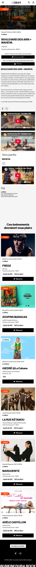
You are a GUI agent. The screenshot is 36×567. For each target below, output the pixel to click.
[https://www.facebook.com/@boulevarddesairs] (2, 108)
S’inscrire (19, 64)
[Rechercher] (29, 2)
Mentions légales (27, 560)
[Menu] (3, 2)
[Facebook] (15, 553)
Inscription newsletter (18, 546)
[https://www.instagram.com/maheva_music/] (3, 163)
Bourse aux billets (19, 57)
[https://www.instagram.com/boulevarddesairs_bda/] (6, 108)
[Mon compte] (33, 2)
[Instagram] (20, 553)
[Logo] (16, 2)
